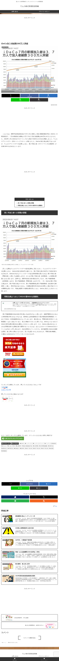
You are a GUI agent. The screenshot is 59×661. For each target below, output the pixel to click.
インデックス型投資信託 (51, 443)
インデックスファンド (38, 443)
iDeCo (22, 443)
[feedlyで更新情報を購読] (15, 500)
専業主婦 (11, 448)
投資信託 (17, 448)
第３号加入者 (45, 448)
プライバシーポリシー (44, 656)
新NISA (22, 448)
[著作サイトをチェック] (15, 497)
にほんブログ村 (6, 389)
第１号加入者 (29, 448)
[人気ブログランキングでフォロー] (12, 438)
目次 (27, 199)
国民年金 (5, 448)
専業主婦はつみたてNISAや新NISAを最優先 (30, 205)
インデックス (29, 443)
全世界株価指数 (44, 446)
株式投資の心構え (6, 443)
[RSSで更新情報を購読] (44, 500)
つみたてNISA (12, 446)
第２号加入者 (37, 448)
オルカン (5, 446)
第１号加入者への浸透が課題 (26, 203)
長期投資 (5, 451)
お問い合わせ (15, 656)
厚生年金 (51, 446)
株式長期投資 (15, 443)
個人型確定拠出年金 (28, 446)
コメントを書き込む (29, 638)
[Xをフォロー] (44, 497)
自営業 (52, 448)
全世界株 (36, 446)
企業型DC (19, 446)
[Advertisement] (29, 29)
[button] (39, 100)
